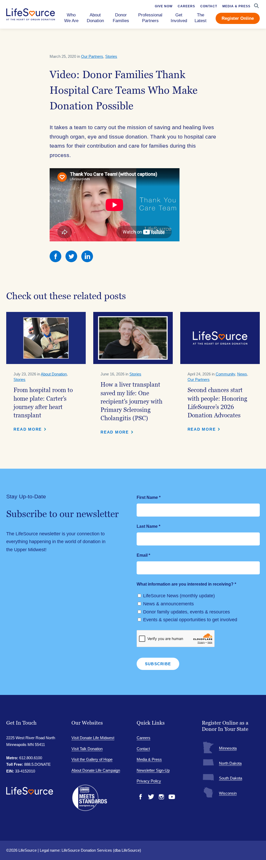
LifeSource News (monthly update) (179, 595)
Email (143, 555)
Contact (143, 748)
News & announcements (168, 603)
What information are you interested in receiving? (186, 584)
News (242, 374)
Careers (143, 738)
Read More (28, 429)
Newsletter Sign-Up (153, 770)
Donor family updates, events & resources (186, 611)
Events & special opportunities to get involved (190, 619)
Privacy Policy (149, 781)
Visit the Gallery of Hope (91, 759)
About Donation (54, 374)
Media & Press (149, 759)
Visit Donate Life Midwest (92, 738)
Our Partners (92, 56)
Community (225, 374)
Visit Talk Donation (87, 748)
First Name (149, 497)
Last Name (148, 526)
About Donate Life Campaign (95, 770)
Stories (111, 56)
